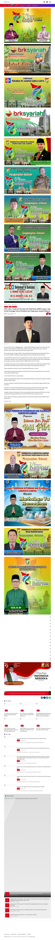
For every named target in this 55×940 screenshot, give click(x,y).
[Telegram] (47, 698)
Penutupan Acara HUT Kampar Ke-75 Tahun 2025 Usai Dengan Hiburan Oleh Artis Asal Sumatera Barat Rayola (29, 905)
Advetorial (6, 306)
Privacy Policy (7, 934)
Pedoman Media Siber (22, 934)
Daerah (10, 306)
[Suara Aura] (6, 1)
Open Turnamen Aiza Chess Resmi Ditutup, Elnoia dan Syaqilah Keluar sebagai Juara (27, 714)
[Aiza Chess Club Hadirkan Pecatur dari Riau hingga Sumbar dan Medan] (43, 722)
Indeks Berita (13, 934)
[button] (44, 2)
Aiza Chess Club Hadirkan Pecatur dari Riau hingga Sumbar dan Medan (43, 729)
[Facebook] (42, 698)
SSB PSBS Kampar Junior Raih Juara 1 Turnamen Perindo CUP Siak (23, 914)
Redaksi (29, 934)
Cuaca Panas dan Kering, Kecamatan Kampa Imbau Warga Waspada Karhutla (11, 714)
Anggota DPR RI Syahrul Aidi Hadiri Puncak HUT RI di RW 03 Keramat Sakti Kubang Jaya (27, 730)
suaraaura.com (7, 936)
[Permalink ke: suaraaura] (5, 314)
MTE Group (32, 936)
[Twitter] (44, 698)
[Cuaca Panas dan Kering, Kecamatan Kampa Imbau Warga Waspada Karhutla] (11, 707)
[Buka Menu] (47, 2)
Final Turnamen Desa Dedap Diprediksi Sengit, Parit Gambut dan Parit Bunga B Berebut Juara (11, 730)
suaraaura (8, 313)
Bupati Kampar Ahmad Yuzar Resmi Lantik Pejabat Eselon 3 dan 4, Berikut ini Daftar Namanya (28, 909)
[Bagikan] (50, 314)
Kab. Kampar (14, 306)
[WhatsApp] (50, 698)
